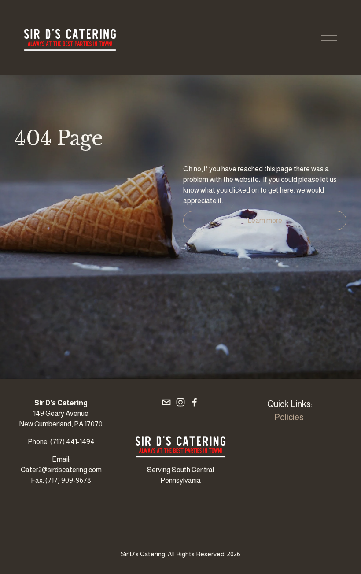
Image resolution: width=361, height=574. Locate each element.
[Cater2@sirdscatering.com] (166, 402)
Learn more (264, 220)
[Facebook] (194, 402)
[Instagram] (180, 402)
